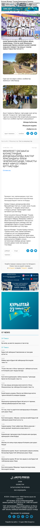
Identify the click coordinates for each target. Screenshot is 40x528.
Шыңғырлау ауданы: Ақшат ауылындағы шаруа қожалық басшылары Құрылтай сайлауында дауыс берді (19, 451)
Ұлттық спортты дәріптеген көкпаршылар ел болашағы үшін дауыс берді (19, 410)
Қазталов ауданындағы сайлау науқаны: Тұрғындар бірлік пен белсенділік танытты (18, 377)
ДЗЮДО (7, 251)
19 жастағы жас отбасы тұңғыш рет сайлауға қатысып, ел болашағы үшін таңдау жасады (19, 368)
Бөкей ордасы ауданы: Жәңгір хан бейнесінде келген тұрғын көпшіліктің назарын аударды (18, 393)
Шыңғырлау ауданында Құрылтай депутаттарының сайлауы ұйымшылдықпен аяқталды (18, 401)
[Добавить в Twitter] (32, 133)
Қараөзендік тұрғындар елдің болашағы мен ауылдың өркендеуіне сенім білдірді (19, 434)
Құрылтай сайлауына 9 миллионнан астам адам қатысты (17, 352)
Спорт (16, 251)
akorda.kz (31, 11)
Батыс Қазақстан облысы (20, 487)
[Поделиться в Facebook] (28, 133)
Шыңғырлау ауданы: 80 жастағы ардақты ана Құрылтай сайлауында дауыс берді (19, 459)
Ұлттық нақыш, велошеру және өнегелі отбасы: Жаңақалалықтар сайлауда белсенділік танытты (17, 385)
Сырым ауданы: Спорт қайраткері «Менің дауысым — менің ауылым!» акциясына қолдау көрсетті (18, 426)
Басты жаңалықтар (25, 141)
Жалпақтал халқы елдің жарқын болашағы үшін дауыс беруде (19, 442)
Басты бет (4, 141)
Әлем (20, 481)
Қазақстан (20, 484)
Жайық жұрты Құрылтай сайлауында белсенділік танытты (17, 360)
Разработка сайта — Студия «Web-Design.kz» (20, 522)
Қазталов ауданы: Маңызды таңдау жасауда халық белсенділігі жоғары (18, 467)
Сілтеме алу (7, 170)
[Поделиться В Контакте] (35, 133)
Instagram (11, 268)
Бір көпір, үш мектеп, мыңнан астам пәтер (15, 342)
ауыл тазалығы (9, 133)
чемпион (7, 255)
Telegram (24, 268)
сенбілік (21, 133)
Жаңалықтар (13, 141)
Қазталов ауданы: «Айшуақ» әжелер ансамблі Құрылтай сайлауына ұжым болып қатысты (19, 418)
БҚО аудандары (20, 490)
